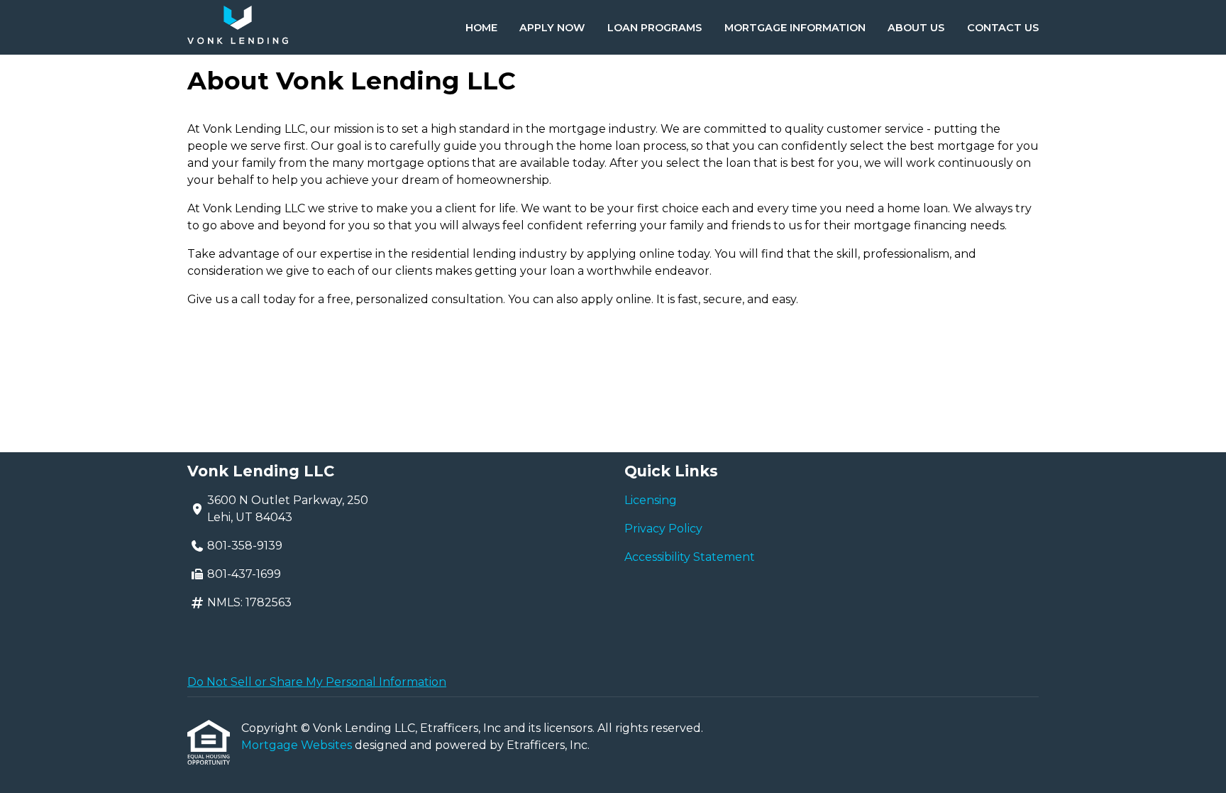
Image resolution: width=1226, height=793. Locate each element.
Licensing (650, 500)
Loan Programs (654, 27)
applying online (631, 254)
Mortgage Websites (298, 745)
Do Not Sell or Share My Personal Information (316, 682)
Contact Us (1003, 27)
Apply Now (552, 27)
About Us (916, 27)
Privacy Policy (663, 528)
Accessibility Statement (689, 557)
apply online (616, 299)
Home (481, 27)
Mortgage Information (795, 27)
